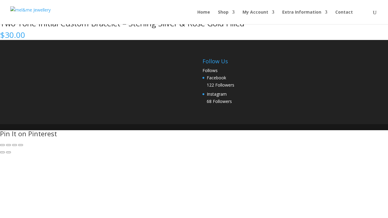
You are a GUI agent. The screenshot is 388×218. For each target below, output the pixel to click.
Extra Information (301, 12)
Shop (223, 12)
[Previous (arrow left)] (2, 152)
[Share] (14, 145)
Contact (344, 12)
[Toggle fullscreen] (8, 145)
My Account (255, 12)
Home (203, 12)
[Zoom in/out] (2, 145)
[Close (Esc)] (20, 145)
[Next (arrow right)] (8, 152)
